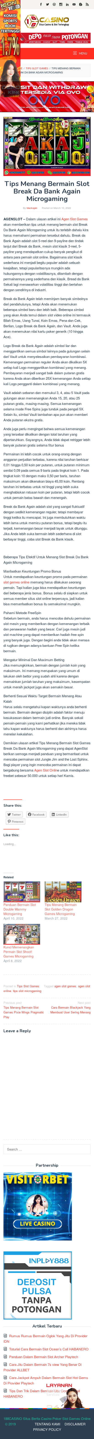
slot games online (16, 582)
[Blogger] (80, 4)
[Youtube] (74, 4)
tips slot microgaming (27, 991)
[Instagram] (60, 4)
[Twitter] (47, 4)
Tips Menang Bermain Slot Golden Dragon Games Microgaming (61, 909)
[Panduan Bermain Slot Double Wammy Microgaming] (21, 891)
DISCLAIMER (75, 1424)
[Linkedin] (67, 4)
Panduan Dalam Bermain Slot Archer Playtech (43, 1356)
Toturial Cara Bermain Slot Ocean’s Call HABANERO (49, 1349)
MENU (82, 54)
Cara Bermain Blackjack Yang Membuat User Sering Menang (70, 1007)
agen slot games (65, 986)
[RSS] (87, 4)
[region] (47, 96)
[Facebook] (41, 4)
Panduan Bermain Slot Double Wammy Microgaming (19, 909)
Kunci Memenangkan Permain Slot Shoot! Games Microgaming (18, 951)
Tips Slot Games (28, 986)
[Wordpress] (54, 4)
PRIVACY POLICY (47, 1429)
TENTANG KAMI (47, 1424)
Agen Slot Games (74, 218)
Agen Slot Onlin (45, 770)
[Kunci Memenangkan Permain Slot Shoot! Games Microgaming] (21, 934)
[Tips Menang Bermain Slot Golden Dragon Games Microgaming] (63, 891)
